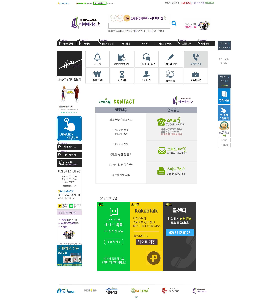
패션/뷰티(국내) (142, 31)
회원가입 (175, 3)
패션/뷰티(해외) (157, 31)
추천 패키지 (130, 31)
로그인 (168, 3)
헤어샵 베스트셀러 (116, 31)
